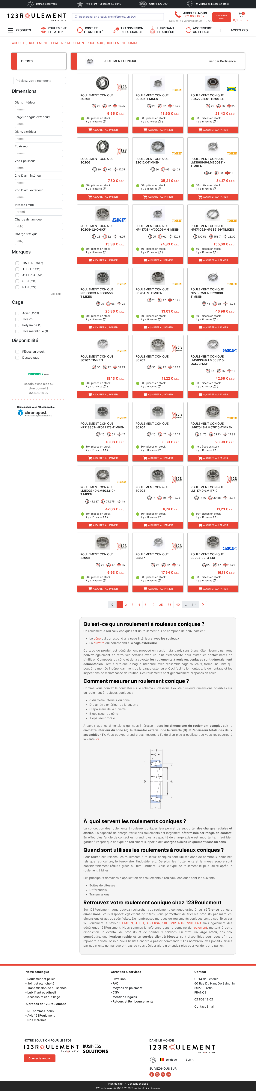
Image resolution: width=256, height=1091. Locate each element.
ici (97, 739)
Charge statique (26, 234)
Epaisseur (21, 146)
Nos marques (36, 1020)
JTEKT (31, 269)
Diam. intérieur (25, 102)
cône (97, 638)
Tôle (27, 319)
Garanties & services (126, 972)
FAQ (115, 983)
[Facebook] (152, 1074)
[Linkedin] (163, 1074)
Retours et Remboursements (133, 1001)
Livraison (119, 979)
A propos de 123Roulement (45, 1004)
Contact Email (204, 1006)
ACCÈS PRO (239, 30)
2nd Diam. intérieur (28, 175)
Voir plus (56, 293)
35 (169, 605)
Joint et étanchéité (40, 983)
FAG (198, 923)
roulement (200, 927)
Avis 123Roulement (41, 1015)
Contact (200, 972)
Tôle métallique (35, 331)
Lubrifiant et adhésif (41, 992)
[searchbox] (38, 109)
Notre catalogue (37, 972)
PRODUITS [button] (23, 30)
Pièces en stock (33, 351)
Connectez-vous (221, 17)
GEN (29, 281)
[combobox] (39, 109)
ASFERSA (32, 275)
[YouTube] (168, 1074)
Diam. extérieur (25, 131)
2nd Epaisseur (25, 161)
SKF (165, 923)
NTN (29, 287)
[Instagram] (158, 1074)
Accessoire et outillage (43, 997)
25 (161, 605)
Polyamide (31, 325)
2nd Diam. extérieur (29, 190)
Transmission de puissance (47, 988)
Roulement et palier (41, 979)
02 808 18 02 (194, 16)
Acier (30, 313)
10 (152, 605)
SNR (173, 923)
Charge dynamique (28, 219)
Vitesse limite (24, 205)
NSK (190, 923)
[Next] (203, 604)
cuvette (99, 643)
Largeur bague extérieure (33, 117)
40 (178, 605)
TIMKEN (32, 263)
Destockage (30, 357)
